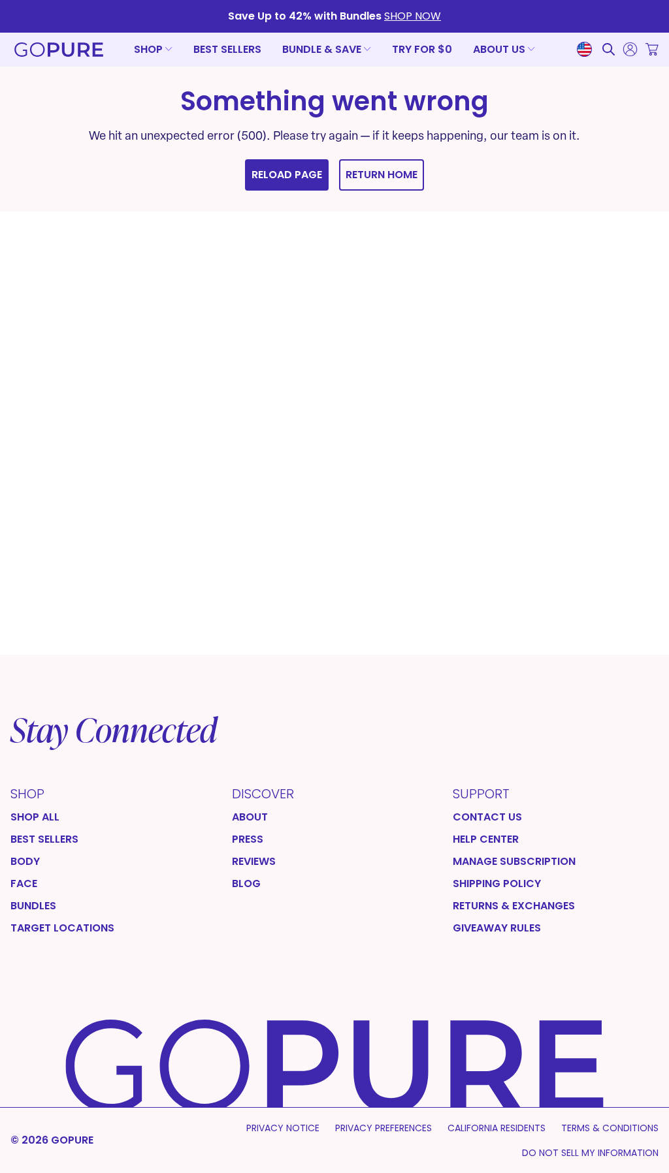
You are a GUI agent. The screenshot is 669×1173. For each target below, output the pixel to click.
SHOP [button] (148, 49)
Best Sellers (227, 49)
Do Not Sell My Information (590, 1152)
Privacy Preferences (383, 1128)
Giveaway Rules (497, 928)
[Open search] (608, 49)
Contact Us (487, 817)
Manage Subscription (514, 861)
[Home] (58, 53)
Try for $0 (422, 49)
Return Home (381, 174)
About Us (499, 49)
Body (25, 861)
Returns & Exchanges (514, 906)
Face (23, 884)
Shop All (34, 817)
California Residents (497, 1128)
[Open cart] (652, 49)
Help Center (486, 839)
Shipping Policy (497, 884)
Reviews (254, 861)
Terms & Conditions (610, 1128)
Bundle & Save (321, 49)
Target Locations (62, 928)
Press (247, 839)
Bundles (33, 906)
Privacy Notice (282, 1128)
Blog (246, 884)
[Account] (630, 49)
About (250, 817)
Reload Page (287, 174)
